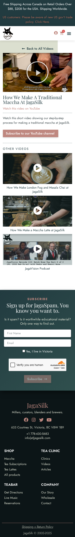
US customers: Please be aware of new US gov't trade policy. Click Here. (37, 19)
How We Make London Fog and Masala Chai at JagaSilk (37, 189)
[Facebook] (26, 420)
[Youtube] (49, 420)
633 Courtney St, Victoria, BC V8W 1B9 (37, 427)
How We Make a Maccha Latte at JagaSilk (37, 230)
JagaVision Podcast (37, 268)
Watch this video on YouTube (21, 108)
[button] (69, 33)
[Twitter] (41, 420)
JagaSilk (37, 405)
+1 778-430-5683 (37, 433)
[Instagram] (34, 420)
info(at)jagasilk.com (37, 438)
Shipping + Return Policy (37, 527)
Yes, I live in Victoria (39, 351)
